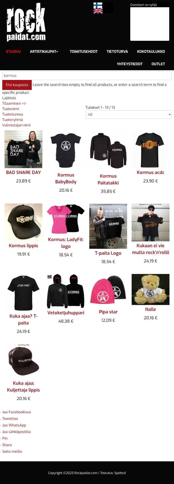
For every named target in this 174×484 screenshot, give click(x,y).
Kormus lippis (23, 246)
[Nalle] (150, 289)
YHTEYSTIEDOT (130, 64)
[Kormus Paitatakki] (108, 150)
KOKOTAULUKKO (151, 51)
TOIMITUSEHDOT (84, 51)
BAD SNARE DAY (23, 172)
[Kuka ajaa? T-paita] (23, 292)
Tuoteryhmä (12, 119)
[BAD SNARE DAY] (23, 149)
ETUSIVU (13, 51)
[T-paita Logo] (108, 226)
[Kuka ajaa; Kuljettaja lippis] (23, 360)
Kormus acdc (150, 172)
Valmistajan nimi (16, 125)
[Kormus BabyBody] (66, 150)
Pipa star (108, 312)
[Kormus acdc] (150, 149)
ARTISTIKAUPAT (43, 51)
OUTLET (158, 64)
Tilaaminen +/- (14, 103)
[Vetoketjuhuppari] (66, 290)
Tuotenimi (10, 108)
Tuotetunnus (12, 114)
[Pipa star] (108, 290)
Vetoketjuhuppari (65, 313)
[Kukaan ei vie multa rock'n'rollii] (150, 222)
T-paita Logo (108, 253)
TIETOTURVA (117, 51)
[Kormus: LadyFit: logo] (66, 219)
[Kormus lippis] (23, 222)
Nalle (150, 309)
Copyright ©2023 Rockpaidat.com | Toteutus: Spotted (87, 473)
